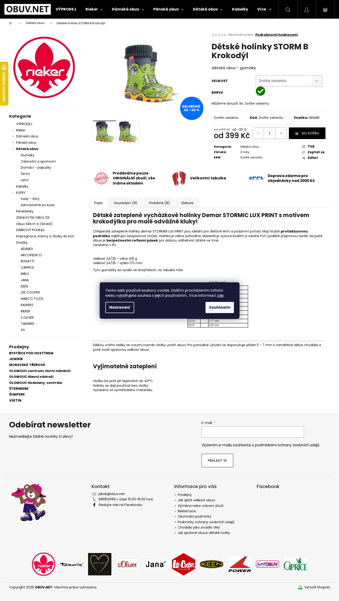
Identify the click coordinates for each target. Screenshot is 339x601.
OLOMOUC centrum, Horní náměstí (40, 371)
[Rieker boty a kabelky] (43, 564)
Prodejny (185, 494)
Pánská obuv (26, 142)
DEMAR (314, 117)
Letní (25, 180)
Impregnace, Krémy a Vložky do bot (45, 236)
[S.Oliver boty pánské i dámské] (127, 564)
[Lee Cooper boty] (183, 564)
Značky (21, 242)
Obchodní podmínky (194, 516)
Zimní (25, 173)
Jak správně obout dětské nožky (204, 532)
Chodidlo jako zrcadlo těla (199, 527)
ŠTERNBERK (19, 388)
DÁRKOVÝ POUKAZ (30, 230)
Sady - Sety (30, 198)
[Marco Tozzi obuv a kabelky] (99, 564)
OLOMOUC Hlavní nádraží (31, 377)
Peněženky (25, 211)
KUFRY (21, 192)
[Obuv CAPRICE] (295, 564)
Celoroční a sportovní (38, 161)
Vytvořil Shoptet (317, 587)
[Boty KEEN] (211, 564)
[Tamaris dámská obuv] (71, 564)
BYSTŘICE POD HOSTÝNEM (31, 353)
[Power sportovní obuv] (239, 564)
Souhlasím (219, 307)
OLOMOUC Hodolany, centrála (35, 383)
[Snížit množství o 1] (258, 133)
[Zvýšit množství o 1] (280, 133)
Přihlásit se (217, 460)
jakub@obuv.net (112, 494)
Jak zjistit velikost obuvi (196, 500)
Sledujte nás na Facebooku (120, 504)
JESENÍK (16, 359)
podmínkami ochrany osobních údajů (287, 445)
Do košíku (310, 133)
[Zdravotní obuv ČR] (267, 564)
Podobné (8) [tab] (159, 203)
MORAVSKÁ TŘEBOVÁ (27, 365)
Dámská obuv (27, 136)
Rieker (21, 130)
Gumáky (27, 155)
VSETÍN (15, 400)
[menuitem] (66, 9)
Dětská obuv (27, 149)
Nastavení (119, 307)
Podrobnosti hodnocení (276, 35)
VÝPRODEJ (24, 124)
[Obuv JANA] (155, 564)
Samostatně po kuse (38, 205)
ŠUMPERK (17, 394)
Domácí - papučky (36, 167)
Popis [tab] (98, 203)
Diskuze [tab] (187, 203)
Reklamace (187, 511)
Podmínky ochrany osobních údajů (206, 522)
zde (220, 295)
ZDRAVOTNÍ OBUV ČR (32, 217)
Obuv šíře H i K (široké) (34, 224)
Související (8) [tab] (125, 203)
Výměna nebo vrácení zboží (200, 505)
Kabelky (22, 186)
